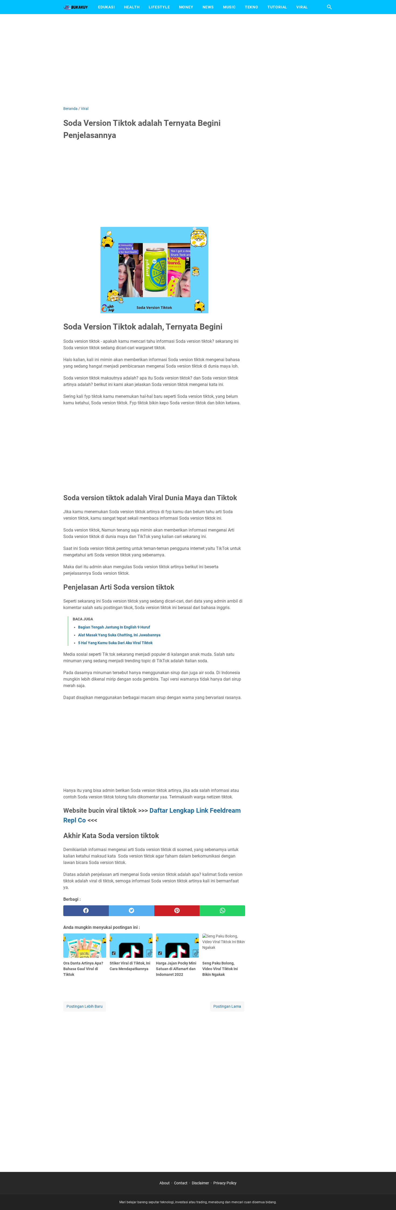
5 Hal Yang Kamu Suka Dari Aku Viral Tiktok (115, 643)
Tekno (251, 7)
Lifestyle (159, 7)
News (208, 7)
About (164, 1183)
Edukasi (106, 7)
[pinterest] (177, 910)
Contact (180, 1183)
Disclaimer (200, 1183)
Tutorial (277, 7)
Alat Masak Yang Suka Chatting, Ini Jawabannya (119, 635)
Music (229, 7)
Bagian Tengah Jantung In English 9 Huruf (114, 627)
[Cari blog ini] (329, 7)
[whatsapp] (222, 910)
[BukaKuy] (75, 7)
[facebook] (86, 910)
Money (186, 7)
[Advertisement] (198, 60)
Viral (302, 7)
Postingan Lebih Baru (85, 1006)
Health (132, 7)
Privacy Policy (225, 1183)
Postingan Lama (227, 1006)
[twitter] (131, 910)
